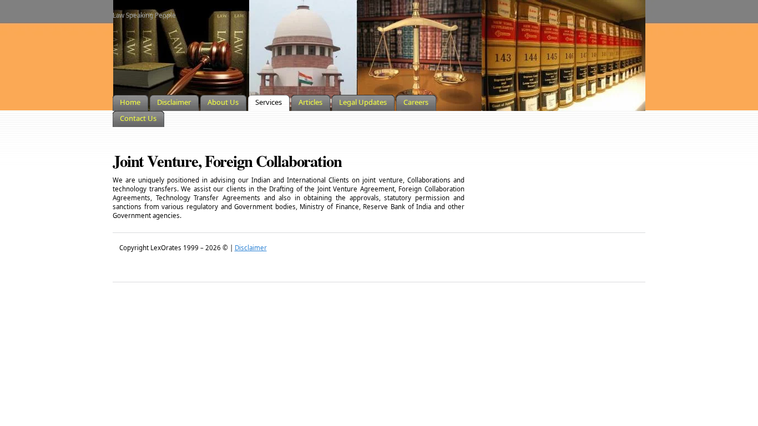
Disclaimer (251, 248)
